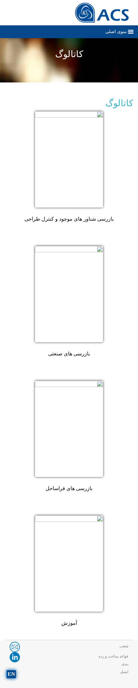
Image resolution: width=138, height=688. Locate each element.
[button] (116, 31)
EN (11, 674)
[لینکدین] (15, 656)
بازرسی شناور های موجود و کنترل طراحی (69, 219)
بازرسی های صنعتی (69, 353)
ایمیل (124, 671)
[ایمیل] (15, 646)
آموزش (69, 623)
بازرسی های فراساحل (69, 488)
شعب (123, 646)
